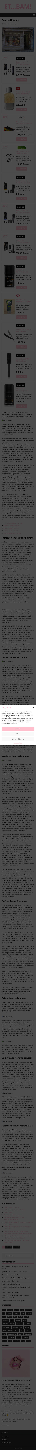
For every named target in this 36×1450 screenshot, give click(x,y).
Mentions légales (18, 743)
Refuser (18, 734)
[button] (33, 708)
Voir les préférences (18, 739)
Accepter (18, 729)
